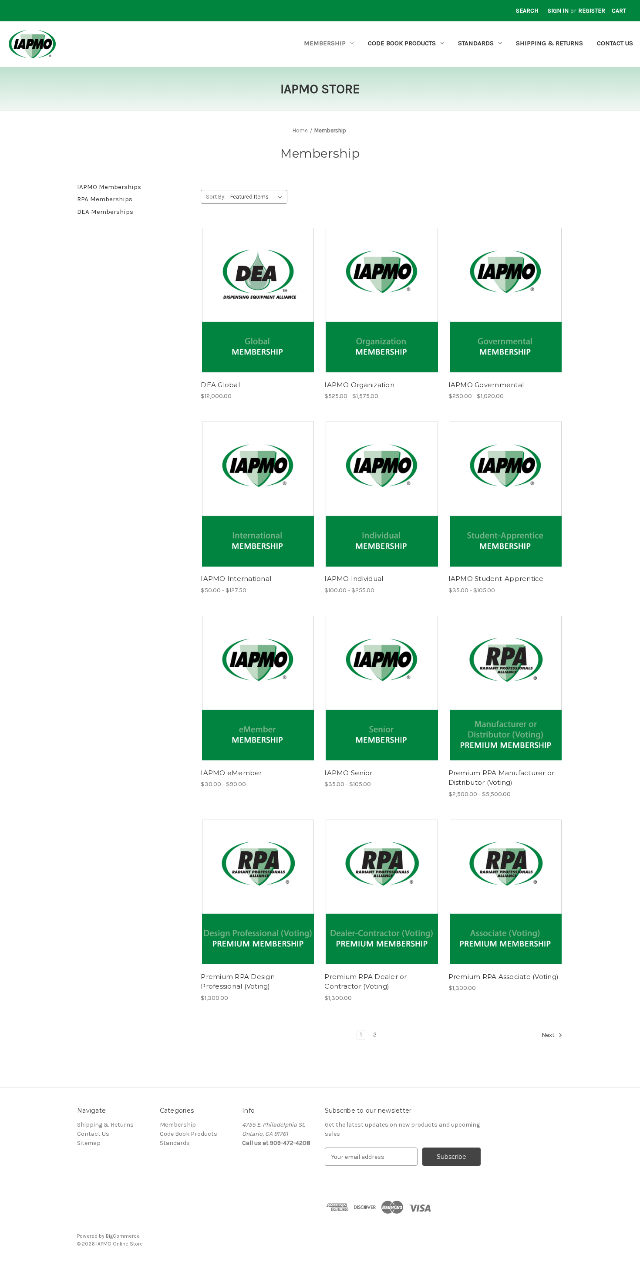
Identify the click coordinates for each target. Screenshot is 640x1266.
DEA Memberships (105, 212)
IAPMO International (236, 578)
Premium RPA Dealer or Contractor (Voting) (365, 981)
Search (527, 10)
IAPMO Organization (359, 385)
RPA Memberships (104, 199)
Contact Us (615, 43)
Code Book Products (402, 43)
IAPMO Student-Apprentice (496, 578)
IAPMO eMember (231, 773)
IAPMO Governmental (486, 385)
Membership (325, 43)
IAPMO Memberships (109, 187)
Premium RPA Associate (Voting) (503, 976)
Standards (476, 43)
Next (549, 1035)
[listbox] (258, 196)
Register (591, 10)
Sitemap (89, 1143)
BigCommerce (123, 1236)
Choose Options (258, 307)
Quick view (250, 292)
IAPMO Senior (348, 773)
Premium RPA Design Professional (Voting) (238, 981)
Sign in (558, 10)
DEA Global (220, 385)
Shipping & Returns (549, 43)
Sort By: (216, 196)
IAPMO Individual (353, 578)
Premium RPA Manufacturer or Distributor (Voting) (501, 778)
